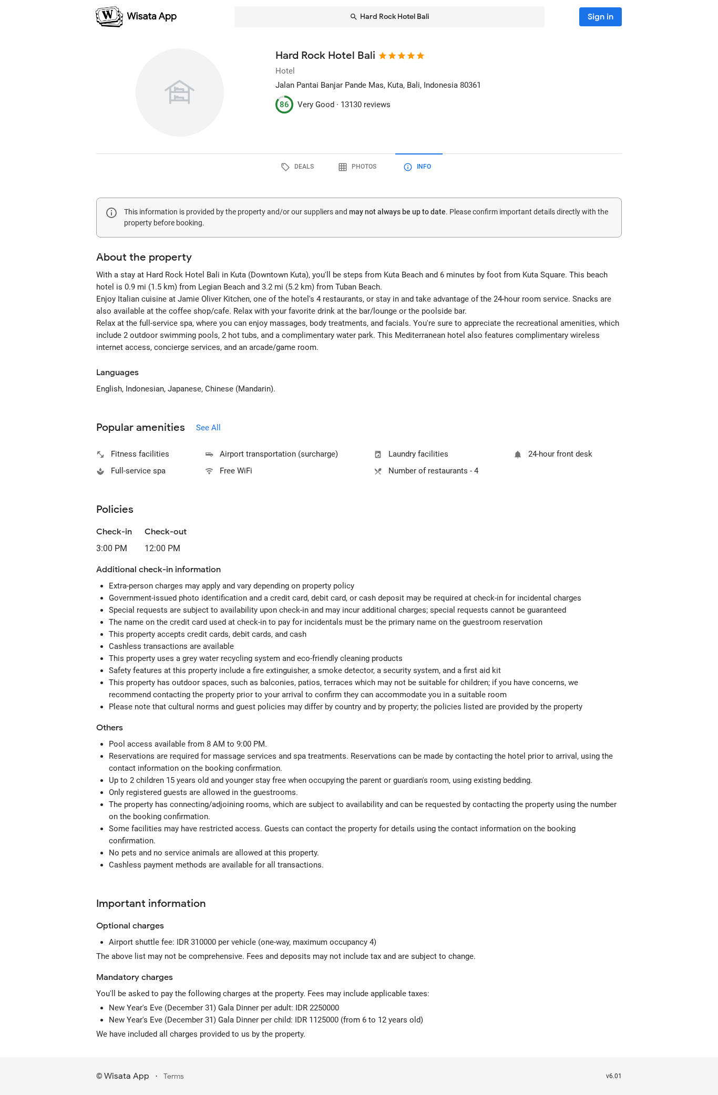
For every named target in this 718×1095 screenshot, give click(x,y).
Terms (173, 1076)
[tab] (299, 167)
